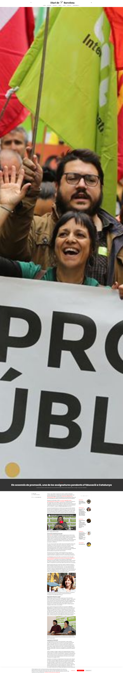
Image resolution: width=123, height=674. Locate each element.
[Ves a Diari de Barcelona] (61, 2)
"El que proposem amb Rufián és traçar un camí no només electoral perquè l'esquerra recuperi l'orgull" (82, 535)
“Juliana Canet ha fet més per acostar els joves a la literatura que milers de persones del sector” (82, 524)
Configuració (73, 670)
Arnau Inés (34, 493)
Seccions (49, 5)
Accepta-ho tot (80, 670)
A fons (44, 5)
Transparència (76, 5)
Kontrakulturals (82, 544)
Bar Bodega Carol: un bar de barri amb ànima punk (82, 502)
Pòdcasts (55, 5)
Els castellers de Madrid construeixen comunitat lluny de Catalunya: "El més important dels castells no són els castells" (82, 512)
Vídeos (60, 5)
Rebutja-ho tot (88, 670)
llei (51, 535)
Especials (69, 5)
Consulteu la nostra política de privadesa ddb (52, 672)
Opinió (64, 5)
